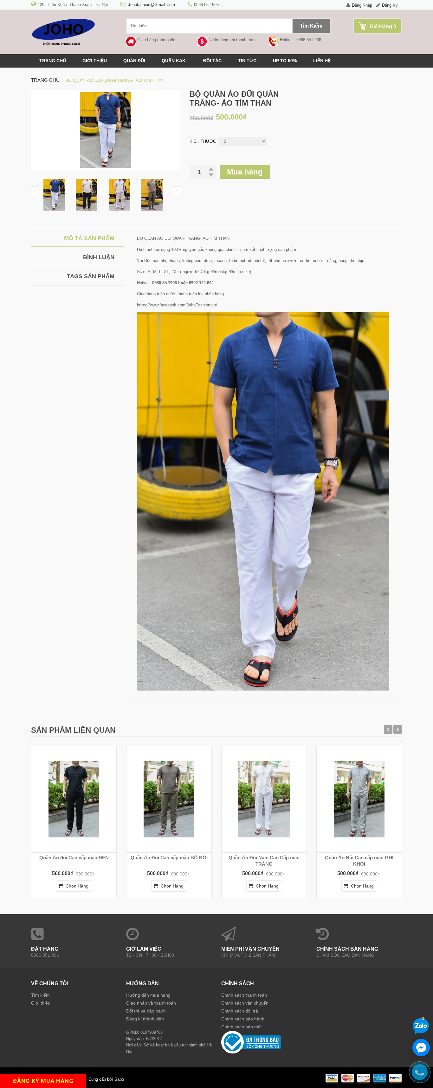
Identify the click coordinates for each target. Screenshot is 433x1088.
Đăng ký (390, 5)
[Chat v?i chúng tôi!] (421, 1047)
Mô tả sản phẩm (89, 238)
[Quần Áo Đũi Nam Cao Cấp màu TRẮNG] (264, 799)
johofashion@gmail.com (151, 4)
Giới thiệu (94, 60)
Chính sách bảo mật (241, 1026)
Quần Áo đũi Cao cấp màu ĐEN (74, 857)
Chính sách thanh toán (244, 995)
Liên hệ (322, 60)
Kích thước (203, 141)
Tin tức (247, 60)
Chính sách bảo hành (242, 1018)
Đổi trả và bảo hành (146, 1010)
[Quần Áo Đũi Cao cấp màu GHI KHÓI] (359, 799)
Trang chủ (52, 60)
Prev (34, 191)
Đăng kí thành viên (145, 1018)
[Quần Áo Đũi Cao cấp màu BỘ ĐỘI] (169, 799)
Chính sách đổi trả (239, 1010)
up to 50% (285, 60)
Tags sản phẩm (90, 276)
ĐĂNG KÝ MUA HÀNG (43, 1081)
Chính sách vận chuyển (244, 1003)
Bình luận (98, 257)
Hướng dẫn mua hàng (148, 995)
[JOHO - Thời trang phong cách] (74, 32)
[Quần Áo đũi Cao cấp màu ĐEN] (74, 799)
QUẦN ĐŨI (134, 60)
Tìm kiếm (40, 995)
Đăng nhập (362, 5)
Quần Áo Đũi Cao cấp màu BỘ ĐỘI (169, 857)
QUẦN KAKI (174, 60)
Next (176, 191)
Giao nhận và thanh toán (151, 1003)
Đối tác (212, 60)
